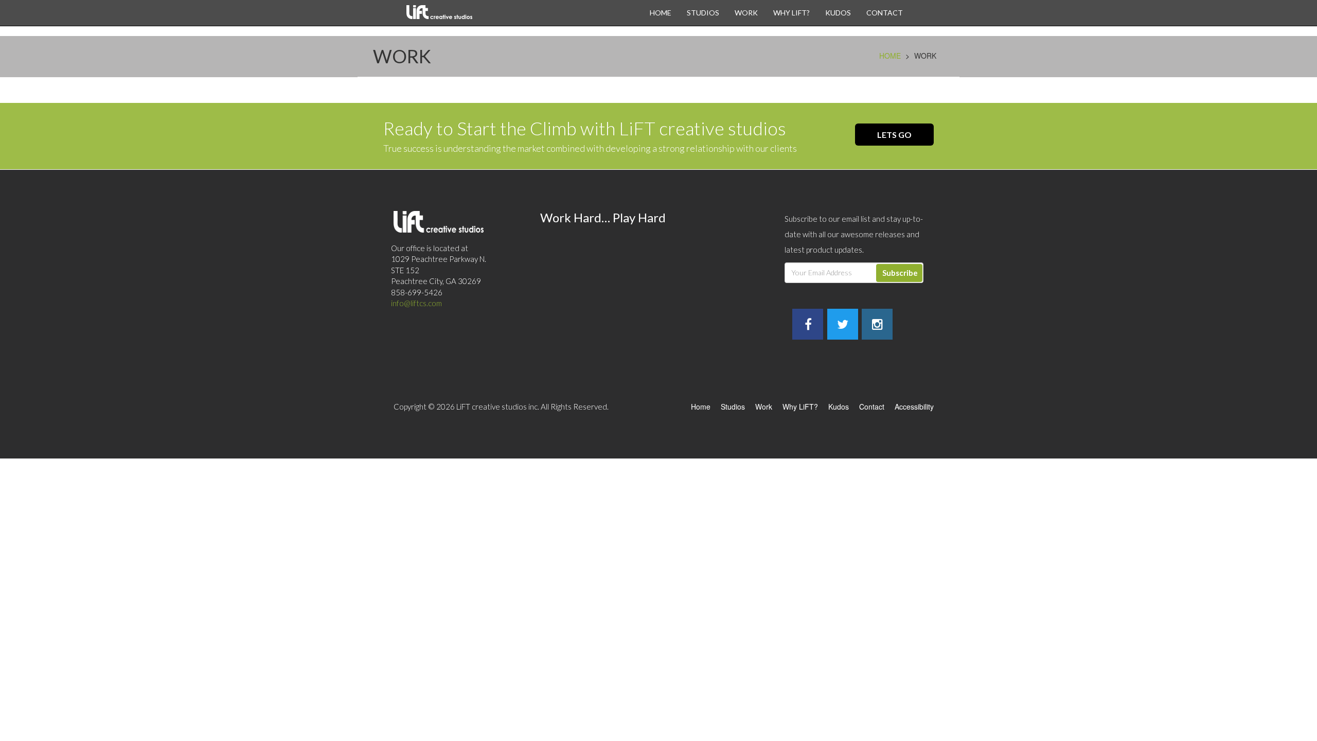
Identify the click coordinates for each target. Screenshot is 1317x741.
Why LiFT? (791, 12)
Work (746, 12)
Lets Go (894, 134)
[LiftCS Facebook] (808, 325)
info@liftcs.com (416, 303)
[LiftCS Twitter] (842, 325)
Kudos (838, 12)
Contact (884, 12)
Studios (703, 12)
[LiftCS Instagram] (877, 325)
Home (660, 12)
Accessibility (914, 406)
